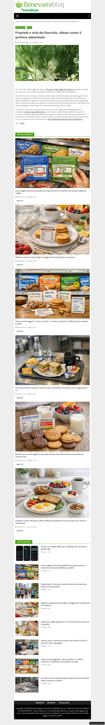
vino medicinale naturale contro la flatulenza (65, 119)
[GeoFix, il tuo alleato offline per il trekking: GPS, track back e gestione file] (26, 553)
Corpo (29, 27)
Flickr (23, 123)
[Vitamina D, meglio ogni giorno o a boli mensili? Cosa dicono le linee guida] (26, 628)
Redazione (40, 703)
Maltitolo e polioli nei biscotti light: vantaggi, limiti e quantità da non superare (45, 257)
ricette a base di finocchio (34, 112)
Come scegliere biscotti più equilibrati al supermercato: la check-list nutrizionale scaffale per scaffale (63, 566)
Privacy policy (64, 703)
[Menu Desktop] (17, 16)
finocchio (49, 89)
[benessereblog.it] (39, 6)
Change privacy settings (97, 723)
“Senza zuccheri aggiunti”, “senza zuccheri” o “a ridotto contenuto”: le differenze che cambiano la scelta (62, 660)
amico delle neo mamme (63, 89)
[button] (89, 16)
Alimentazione (20, 27)
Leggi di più (19, 201)
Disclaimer (51, 703)
